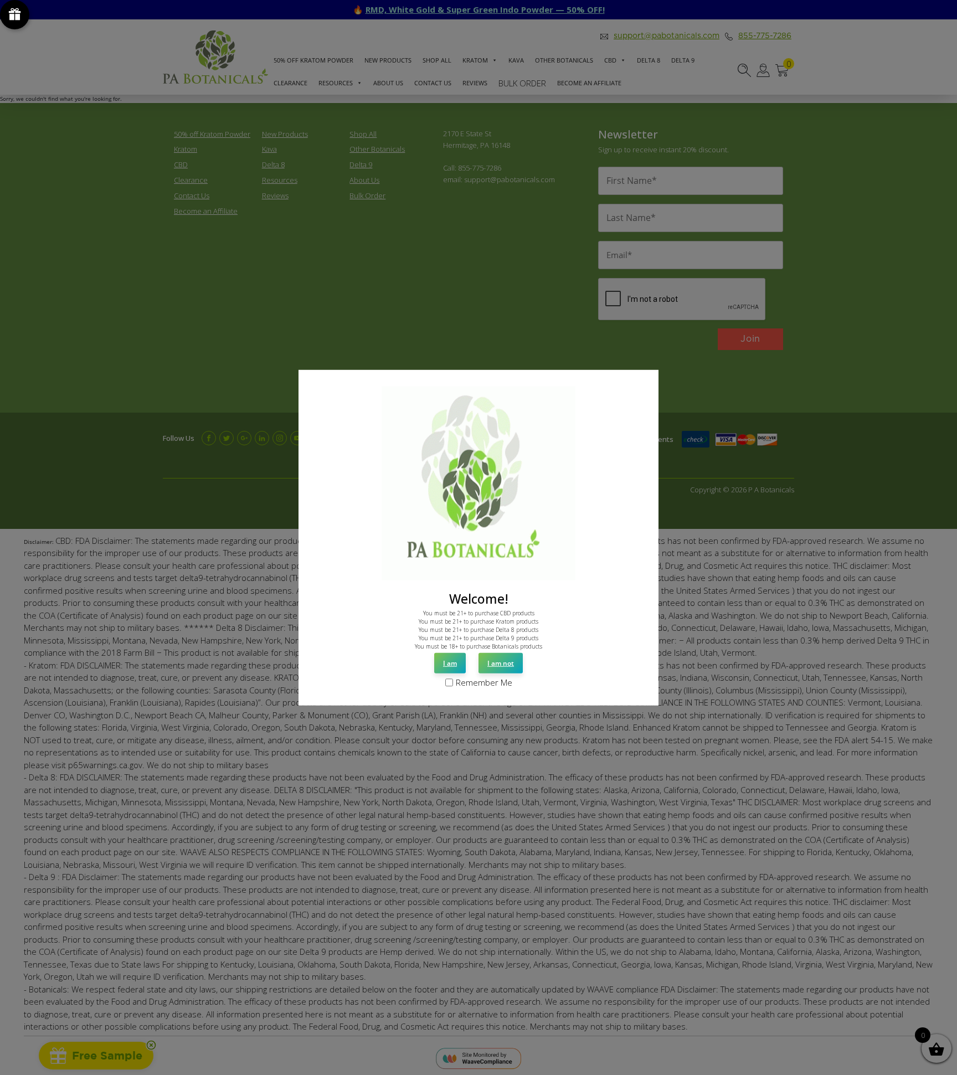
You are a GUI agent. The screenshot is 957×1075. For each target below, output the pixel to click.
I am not (500, 663)
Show (14, 14)
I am (450, 663)
